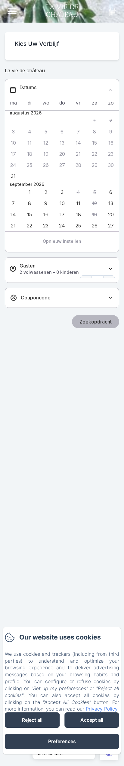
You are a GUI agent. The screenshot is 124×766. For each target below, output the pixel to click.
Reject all (32, 720)
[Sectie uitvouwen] (110, 269)
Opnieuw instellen (62, 241)
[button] (94, 120)
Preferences (62, 741)
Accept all (91, 720)
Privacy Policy (101, 709)
